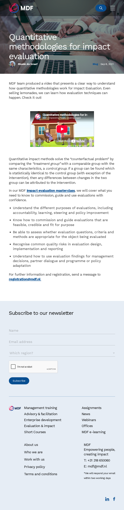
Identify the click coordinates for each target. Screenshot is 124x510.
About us (31, 445)
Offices (87, 426)
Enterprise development (42, 420)
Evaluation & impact (39, 426)
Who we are (33, 452)
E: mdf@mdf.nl (95, 466)
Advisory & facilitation (40, 414)
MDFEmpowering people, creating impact (99, 449)
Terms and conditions (40, 474)
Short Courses (35, 432)
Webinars (89, 420)
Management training (40, 408)
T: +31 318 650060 (97, 460)
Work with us (34, 459)
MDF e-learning (93, 432)
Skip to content (12, 3)
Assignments (92, 408)
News (86, 414)
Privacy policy (34, 467)
